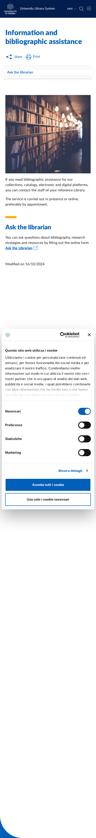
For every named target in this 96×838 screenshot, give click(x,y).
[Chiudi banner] (89, 334)
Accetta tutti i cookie (48, 485)
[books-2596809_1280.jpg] (48, 134)
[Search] (81, 8)
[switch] (84, 425)
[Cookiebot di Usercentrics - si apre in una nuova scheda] (60, 335)
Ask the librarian (20, 72)
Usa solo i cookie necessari (48, 499)
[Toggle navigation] (89, 8)
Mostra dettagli (70, 471)
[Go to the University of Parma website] (11, 9)
